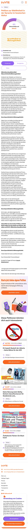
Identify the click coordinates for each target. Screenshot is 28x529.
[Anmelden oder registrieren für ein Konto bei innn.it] (22, 2)
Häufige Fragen (5, 478)
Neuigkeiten (4, 485)
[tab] (7, 63)
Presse (3, 480)
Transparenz (4, 488)
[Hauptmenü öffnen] (26, 2)
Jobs (2, 490)
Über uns (3, 476)
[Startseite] (6, 4)
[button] (14, 519)
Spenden (3, 483)
